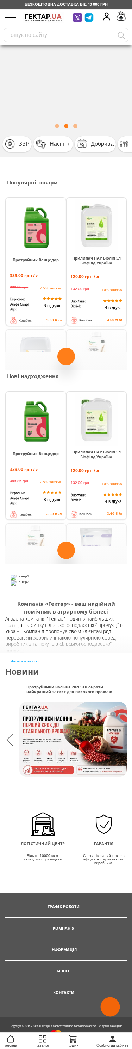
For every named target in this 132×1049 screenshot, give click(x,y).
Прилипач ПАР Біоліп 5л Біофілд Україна (96, 260)
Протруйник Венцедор (36, 259)
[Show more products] (66, 360)
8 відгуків (52, 305)
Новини (22, 671)
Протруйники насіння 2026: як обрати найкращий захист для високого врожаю (69, 689)
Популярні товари (32, 182)
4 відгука (113, 307)
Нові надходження (33, 376)
